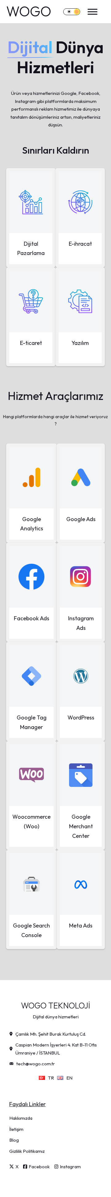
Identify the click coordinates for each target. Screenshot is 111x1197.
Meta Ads (80, 925)
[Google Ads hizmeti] (81, 477)
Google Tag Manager (32, 722)
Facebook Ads (31, 618)
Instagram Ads (81, 623)
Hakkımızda (20, 1118)
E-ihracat (80, 243)
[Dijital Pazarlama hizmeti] (30, 202)
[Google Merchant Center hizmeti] (81, 775)
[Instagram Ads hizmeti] (81, 577)
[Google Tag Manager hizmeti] (31, 676)
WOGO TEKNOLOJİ (55, 1006)
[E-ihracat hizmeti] (80, 202)
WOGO (28, 12)
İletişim (16, 1129)
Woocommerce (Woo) (31, 821)
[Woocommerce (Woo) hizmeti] (31, 775)
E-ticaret (31, 342)
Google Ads (81, 519)
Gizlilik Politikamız (27, 1151)
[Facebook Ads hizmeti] (31, 577)
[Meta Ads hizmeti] (81, 884)
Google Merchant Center (81, 826)
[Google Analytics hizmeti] (31, 477)
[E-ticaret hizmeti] (30, 301)
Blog (14, 1140)
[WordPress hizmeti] (81, 676)
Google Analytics (31, 524)
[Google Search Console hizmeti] (31, 884)
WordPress (81, 717)
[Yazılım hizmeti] (80, 301)
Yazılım (80, 342)
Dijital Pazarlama (31, 248)
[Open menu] (91, 12)
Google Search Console (31, 930)
